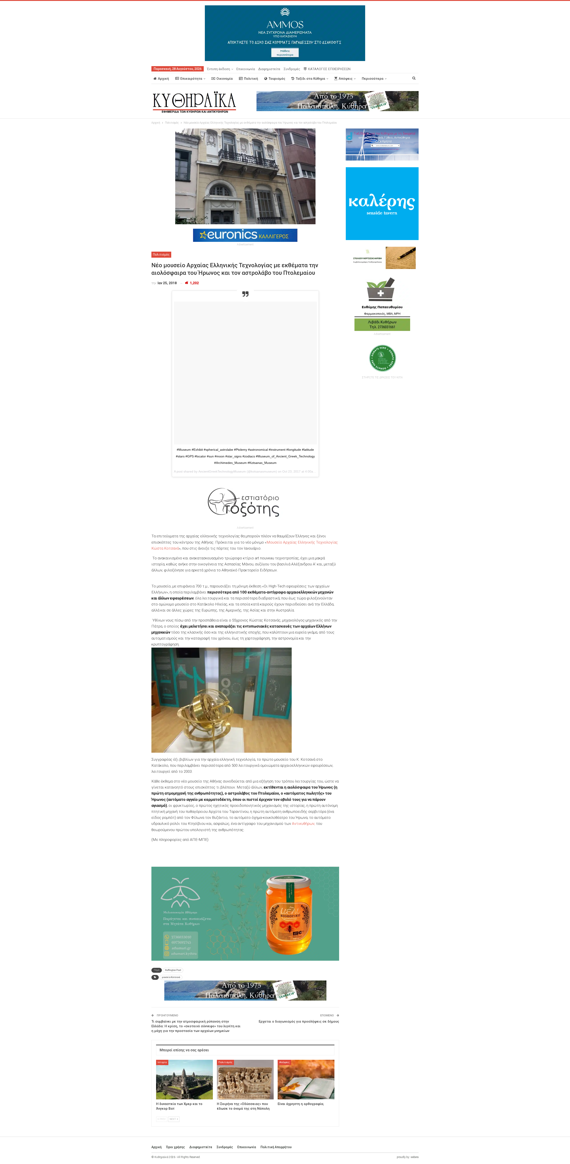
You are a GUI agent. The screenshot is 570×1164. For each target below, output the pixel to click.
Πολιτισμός (161, 254)
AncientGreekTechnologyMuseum (222, 471)
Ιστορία (162, 1062)
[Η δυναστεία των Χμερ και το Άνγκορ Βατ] (184, 1080)
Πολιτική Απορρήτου (276, 1147)
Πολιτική (251, 79)
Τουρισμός (277, 79)
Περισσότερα (372, 79)
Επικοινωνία (245, 69)
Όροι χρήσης (175, 1147)
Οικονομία (224, 79)
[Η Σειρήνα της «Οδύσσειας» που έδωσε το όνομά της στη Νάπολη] (245, 1080)
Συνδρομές (292, 69)
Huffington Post (173, 970)
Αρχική (163, 79)
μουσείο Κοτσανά (171, 977)
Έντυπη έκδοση (218, 69)
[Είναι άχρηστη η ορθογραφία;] (306, 1080)
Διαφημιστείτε (269, 69)
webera (415, 1157)
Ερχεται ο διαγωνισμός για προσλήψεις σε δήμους (299, 1021)
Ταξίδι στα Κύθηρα (310, 79)
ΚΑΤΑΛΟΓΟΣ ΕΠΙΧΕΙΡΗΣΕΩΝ (329, 69)
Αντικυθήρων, (303, 823)
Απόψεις (345, 79)
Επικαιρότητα (191, 79)
